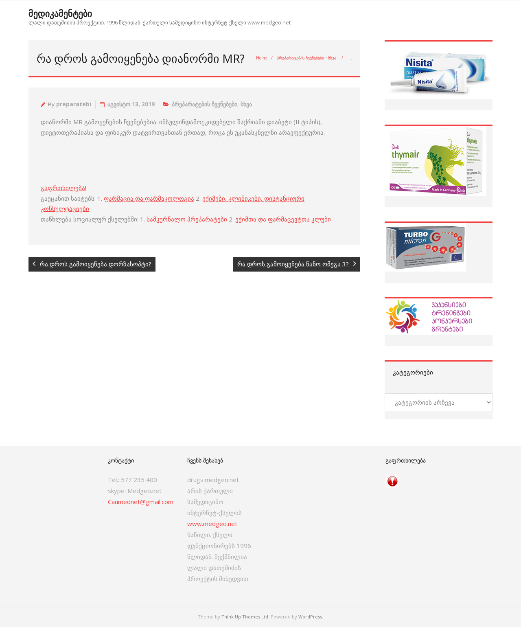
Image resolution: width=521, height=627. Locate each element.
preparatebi (73, 104)
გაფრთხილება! (63, 188)
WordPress (310, 617)
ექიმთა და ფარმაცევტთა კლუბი (283, 219)
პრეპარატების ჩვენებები (300, 58)
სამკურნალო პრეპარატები (187, 219)
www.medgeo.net (212, 524)
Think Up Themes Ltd (244, 617)
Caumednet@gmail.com (140, 502)
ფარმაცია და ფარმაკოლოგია (149, 198)
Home (261, 58)
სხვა (332, 58)
